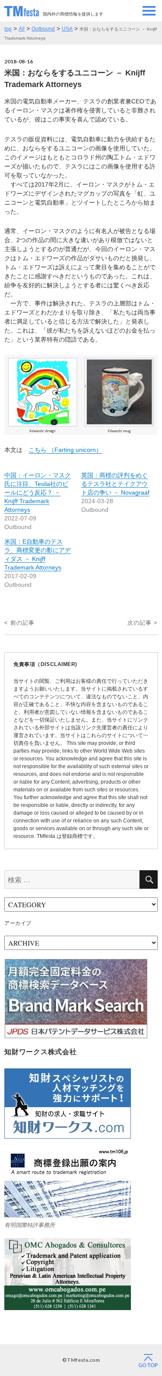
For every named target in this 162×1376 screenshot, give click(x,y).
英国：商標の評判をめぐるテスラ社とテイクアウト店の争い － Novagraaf (115, 484)
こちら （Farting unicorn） (65, 449)
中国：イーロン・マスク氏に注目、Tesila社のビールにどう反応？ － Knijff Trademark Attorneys (37, 492)
